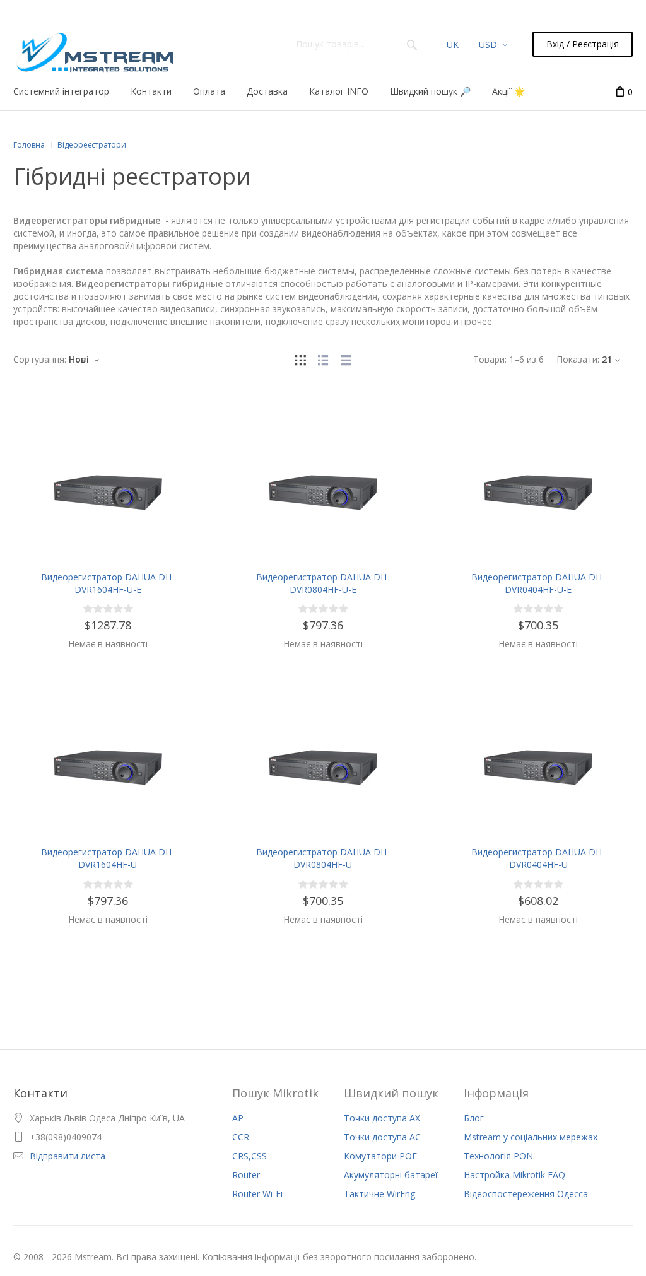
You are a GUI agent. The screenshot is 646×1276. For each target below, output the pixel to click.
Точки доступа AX (382, 1118)
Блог (474, 1118)
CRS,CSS (249, 1156)
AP (238, 1118)
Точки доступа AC (382, 1137)
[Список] (323, 359)
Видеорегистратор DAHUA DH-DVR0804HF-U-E (323, 583)
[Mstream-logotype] (93, 49)
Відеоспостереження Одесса (526, 1194)
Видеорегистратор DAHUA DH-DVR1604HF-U (108, 858)
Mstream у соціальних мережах (530, 1137)
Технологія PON (498, 1156)
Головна (29, 144)
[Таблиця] (346, 359)
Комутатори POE (380, 1156)
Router (246, 1175)
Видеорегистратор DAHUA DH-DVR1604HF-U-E (108, 583)
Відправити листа (67, 1156)
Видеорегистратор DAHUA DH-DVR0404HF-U (538, 858)
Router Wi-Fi (257, 1194)
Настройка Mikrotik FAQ (514, 1175)
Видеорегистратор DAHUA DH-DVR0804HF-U (323, 858)
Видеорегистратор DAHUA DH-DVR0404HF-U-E (538, 583)
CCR (240, 1137)
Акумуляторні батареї (391, 1175)
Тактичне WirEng (379, 1194)
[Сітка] (300, 359)
